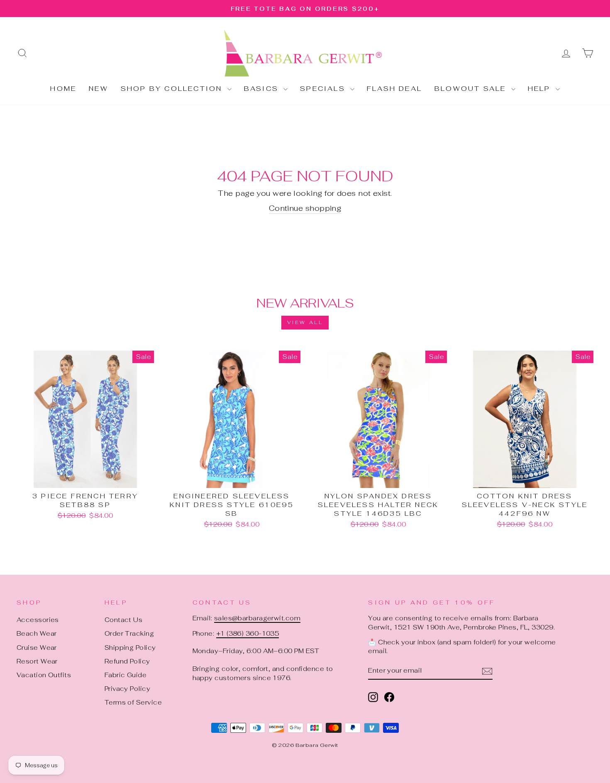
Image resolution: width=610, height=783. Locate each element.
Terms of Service (133, 702)
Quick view (85, 478)
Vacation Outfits (44, 675)
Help (541, 88)
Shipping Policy (130, 647)
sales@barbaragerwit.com (257, 618)
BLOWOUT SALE (471, 88)
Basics (262, 88)
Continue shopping (305, 208)
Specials (324, 88)
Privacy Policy (127, 689)
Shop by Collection (173, 88)
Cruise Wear (37, 647)
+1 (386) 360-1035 (247, 633)
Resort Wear (37, 661)
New (98, 88)
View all (305, 322)
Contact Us (124, 620)
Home (63, 88)
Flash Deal (394, 88)
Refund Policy (127, 661)
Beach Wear (37, 633)
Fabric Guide (125, 675)
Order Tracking (129, 633)
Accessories (38, 620)
